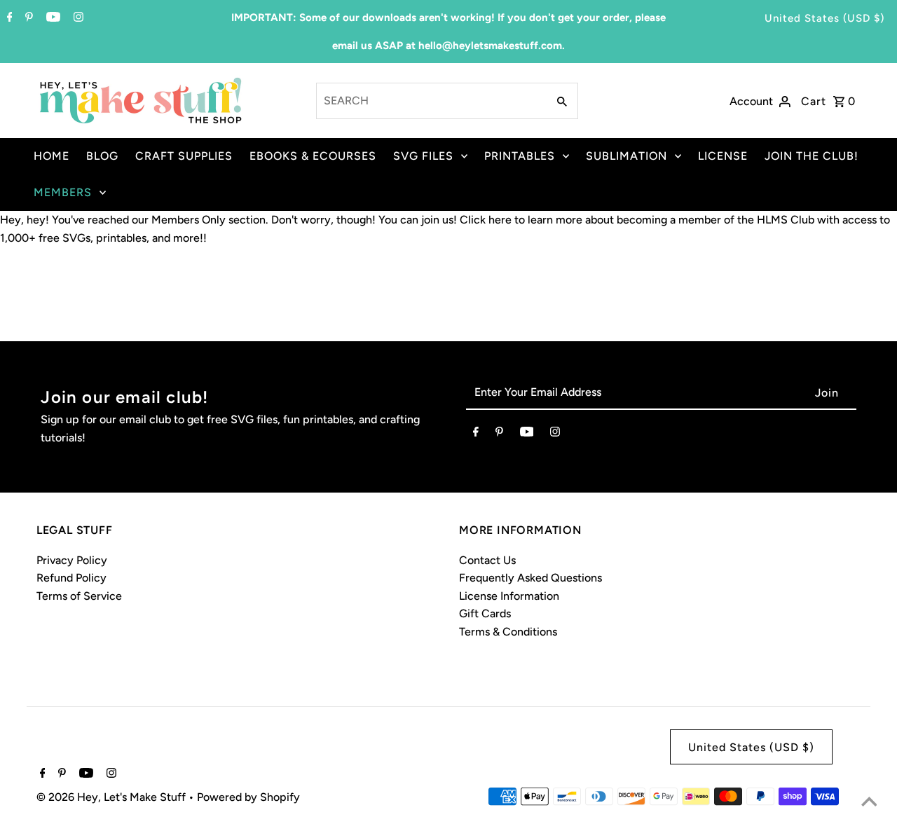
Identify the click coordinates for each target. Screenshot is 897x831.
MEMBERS (63, 192)
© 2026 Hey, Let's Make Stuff (112, 797)
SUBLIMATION (626, 156)
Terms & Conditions (508, 631)
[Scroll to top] (869, 803)
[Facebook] (8, 18)
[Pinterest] (27, 18)
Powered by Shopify (248, 797)
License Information (509, 596)
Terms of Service (79, 596)
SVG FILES (423, 156)
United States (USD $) (824, 18)
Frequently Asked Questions (530, 577)
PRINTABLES (519, 156)
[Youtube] (51, 18)
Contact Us (487, 560)
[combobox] (431, 100)
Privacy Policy (71, 560)
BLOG (102, 156)
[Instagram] (76, 18)
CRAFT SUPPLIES (184, 156)
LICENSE (723, 156)
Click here (486, 219)
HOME (51, 156)
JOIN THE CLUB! (811, 156)
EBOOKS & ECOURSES (312, 156)
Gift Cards (485, 613)
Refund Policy (71, 577)
